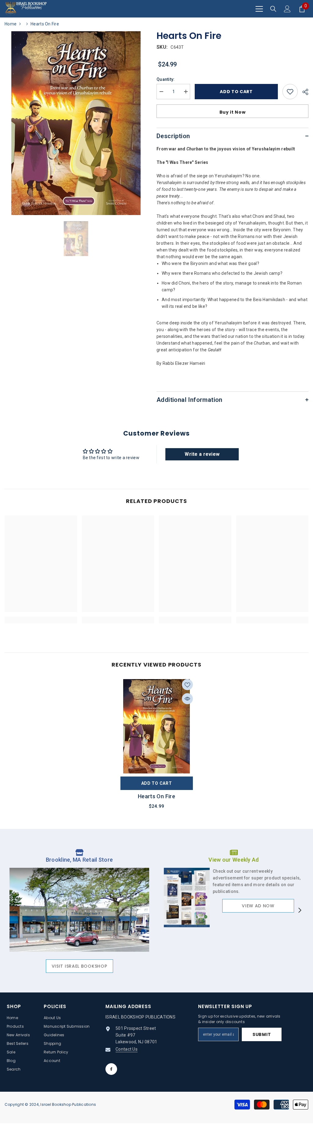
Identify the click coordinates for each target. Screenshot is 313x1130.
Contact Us (127, 1049)
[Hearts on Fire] (156, 726)
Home (11, 23)
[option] (76, 123)
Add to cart (234, 92)
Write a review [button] (202, 454)
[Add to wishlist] (290, 91)
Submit (261, 1034)
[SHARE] (303, 92)
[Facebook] (111, 1069)
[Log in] (287, 9)
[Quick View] (187, 698)
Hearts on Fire (156, 796)
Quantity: (165, 79)
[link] (41, 620)
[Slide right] (299, 910)
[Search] (273, 9)
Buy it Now (232, 112)
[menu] (259, 9)
